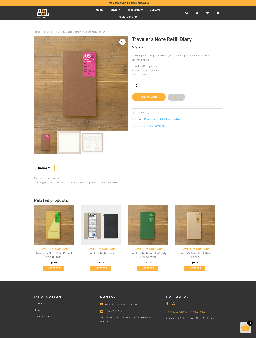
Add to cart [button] (54, 268)
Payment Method (43, 316)
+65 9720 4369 (114, 311)
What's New (135, 9)
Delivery (38, 310)
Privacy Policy (198, 312)
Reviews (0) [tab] (44, 168)
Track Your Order (128, 16)
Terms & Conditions (176, 312)
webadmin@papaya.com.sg (121, 304)
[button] (176, 97)
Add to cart (149, 97)
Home (99, 9)
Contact (155, 9)
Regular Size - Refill (69, 32)
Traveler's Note (49, 32)
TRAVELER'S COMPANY (152, 126)
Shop (113, 9)
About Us (39, 303)
